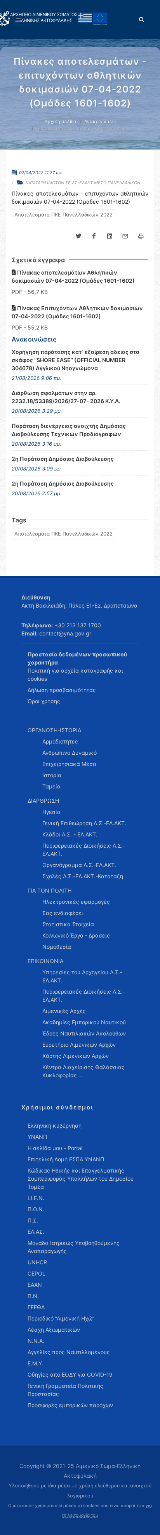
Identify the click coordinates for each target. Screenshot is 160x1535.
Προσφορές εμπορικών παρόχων (70, 1405)
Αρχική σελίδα (61, 121)
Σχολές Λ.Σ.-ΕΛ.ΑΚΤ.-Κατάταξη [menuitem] (82, 876)
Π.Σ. (33, 1220)
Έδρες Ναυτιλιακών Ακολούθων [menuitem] (84, 1033)
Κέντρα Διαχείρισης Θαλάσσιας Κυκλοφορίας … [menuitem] (83, 1071)
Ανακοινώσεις (100, 121)
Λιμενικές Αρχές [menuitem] (64, 1011)
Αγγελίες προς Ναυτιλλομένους (69, 1352)
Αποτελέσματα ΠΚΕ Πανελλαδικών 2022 (63, 214)
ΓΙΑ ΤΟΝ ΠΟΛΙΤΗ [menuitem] (49, 890)
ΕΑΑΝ (35, 1284)
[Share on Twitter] (78, 236)
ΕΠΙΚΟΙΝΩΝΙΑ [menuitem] (45, 961)
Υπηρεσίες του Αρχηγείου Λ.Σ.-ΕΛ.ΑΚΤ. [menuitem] (82, 976)
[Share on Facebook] (94, 236)
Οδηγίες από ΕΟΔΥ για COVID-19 (70, 1374)
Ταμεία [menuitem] (51, 786)
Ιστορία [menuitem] (51, 775)
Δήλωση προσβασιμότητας (62, 690)
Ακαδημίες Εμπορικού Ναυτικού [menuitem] (84, 1022)
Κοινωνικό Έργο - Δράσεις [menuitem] (76, 935)
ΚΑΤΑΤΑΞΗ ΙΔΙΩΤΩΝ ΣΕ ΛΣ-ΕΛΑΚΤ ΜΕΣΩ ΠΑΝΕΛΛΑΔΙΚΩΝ (83, 182)
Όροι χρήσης (44, 701)
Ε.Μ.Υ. (35, 1363)
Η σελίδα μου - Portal (55, 1148)
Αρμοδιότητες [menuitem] (60, 741)
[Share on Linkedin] (109, 236)
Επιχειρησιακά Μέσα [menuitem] (69, 764)
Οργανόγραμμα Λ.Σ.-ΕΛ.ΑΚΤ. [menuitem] (79, 865)
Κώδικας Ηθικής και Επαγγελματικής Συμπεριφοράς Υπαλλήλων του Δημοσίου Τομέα (81, 1178)
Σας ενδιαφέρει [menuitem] (62, 913)
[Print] (140, 236)
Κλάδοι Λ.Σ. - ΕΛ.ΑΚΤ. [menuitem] (69, 834)
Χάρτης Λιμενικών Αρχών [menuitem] (75, 1056)
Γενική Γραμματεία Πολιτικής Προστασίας (65, 1389)
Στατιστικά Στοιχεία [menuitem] (68, 924)
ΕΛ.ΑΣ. (36, 1231)
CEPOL (36, 1273)
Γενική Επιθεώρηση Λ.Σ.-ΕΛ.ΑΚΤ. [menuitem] (84, 823)
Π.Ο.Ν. (36, 1209)
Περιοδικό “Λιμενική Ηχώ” (61, 1318)
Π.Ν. (33, 1296)
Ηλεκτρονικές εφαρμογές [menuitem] (76, 901)
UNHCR (37, 1262)
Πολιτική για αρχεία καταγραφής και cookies (75, 674)
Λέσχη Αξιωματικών (54, 1329)
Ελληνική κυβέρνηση (55, 1125)
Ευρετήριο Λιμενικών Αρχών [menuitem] (79, 1044)
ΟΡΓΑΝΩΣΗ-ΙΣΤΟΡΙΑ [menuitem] (54, 730)
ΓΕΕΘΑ (36, 1307)
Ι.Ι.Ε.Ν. (36, 1198)
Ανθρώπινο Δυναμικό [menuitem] (69, 752)
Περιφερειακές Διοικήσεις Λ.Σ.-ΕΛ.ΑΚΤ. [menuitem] (83, 849)
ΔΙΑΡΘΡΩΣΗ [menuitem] (43, 800)
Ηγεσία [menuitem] (51, 812)
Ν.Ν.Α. (36, 1341)
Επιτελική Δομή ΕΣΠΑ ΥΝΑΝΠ (66, 1159)
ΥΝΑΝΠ (37, 1136)
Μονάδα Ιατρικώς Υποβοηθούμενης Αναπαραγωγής (74, 1247)
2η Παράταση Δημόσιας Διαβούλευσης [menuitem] (63, 458)
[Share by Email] (125, 236)
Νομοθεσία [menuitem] (56, 946)
